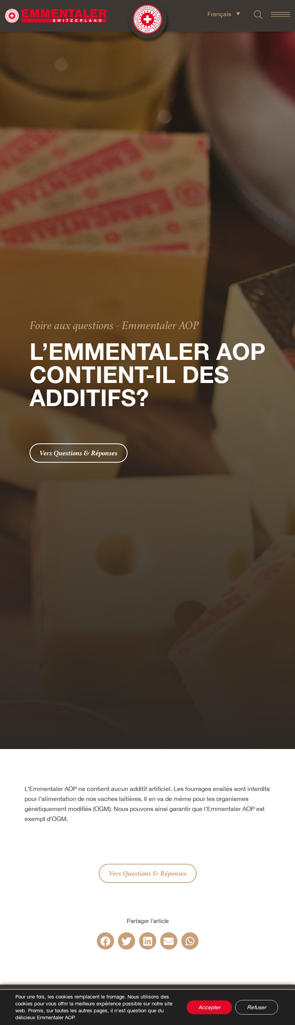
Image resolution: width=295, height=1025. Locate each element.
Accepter (209, 1007)
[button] (105, 941)
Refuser (256, 1007)
